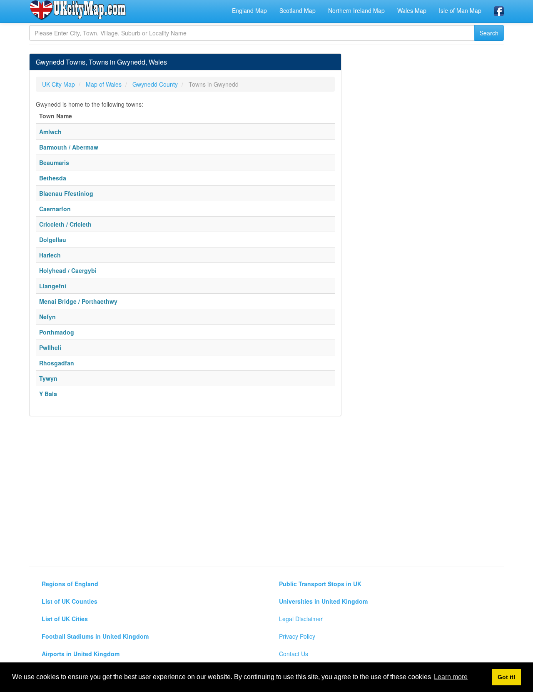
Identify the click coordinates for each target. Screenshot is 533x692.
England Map (249, 10)
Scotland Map (297, 10)
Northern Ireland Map (356, 10)
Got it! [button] (507, 677)
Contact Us (293, 654)
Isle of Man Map (460, 10)
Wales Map (411, 10)
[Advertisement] (266, 500)
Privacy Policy (297, 636)
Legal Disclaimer (301, 619)
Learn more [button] (451, 676)
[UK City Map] (78, 10)
